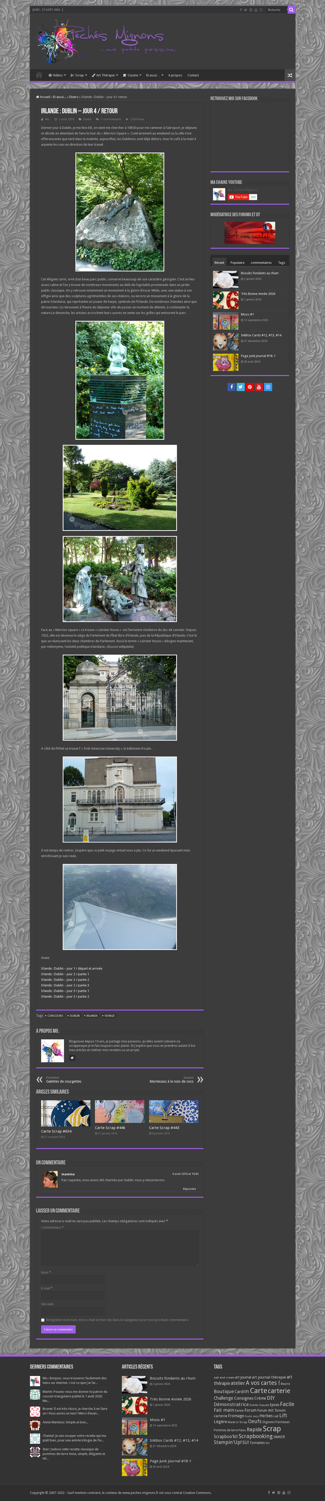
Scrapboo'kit (226, 1436)
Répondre (189, 1189)
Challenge (223, 1398)
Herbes (266, 1415)
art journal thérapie (269, 1377)
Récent (219, 263)
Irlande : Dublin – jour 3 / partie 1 (65, 991)
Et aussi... (59, 97)
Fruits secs (252, 1416)
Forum (250, 1410)
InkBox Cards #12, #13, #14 (261, 335)
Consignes (244, 1398)
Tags (281, 263)
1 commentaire (111, 119)
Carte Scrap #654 (56, 1131)
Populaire (238, 263)
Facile (287, 1404)
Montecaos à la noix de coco (171, 1079)
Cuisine (133, 75)
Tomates (257, 1442)
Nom (46, 1272)
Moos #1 (247, 314)
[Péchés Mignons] (105, 40)
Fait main (224, 1410)
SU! (245, 1442)
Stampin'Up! (227, 1442)
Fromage (236, 1416)
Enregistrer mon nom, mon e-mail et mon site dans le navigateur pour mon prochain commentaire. (117, 1320)
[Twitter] (245, 10)
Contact (193, 75)
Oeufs (255, 1421)
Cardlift (242, 1391)
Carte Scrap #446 (110, 1127)
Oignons (268, 1422)
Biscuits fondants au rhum (260, 273)
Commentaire (52, 1227)
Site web (47, 1304)
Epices (274, 1405)
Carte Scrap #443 (164, 1127)
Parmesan (282, 1422)
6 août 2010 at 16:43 (185, 1174)
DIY (271, 1398)
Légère (220, 1421)
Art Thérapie (105, 75)
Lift (283, 1416)
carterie (279, 1391)
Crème (260, 1398)
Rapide (254, 1430)
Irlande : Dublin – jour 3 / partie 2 (65, 996)
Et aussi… (153, 75)
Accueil (39, 74)
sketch (279, 1436)
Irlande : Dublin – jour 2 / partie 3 (65, 985)
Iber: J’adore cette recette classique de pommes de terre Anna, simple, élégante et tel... (74, 1453)
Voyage (110, 1015)
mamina (68, 1174)
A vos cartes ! (263, 1383)
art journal (243, 1377)
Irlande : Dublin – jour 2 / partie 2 (65, 980)
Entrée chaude (259, 1405)
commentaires (261, 263)
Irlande (92, 1015)
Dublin (75, 1015)
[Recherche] (291, 9)
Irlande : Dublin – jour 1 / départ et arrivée (71, 968)
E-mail (47, 1288)
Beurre (285, 1384)
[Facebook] (240, 10)
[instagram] (261, 10)
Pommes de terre (226, 1430)
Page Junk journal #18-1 (258, 356)
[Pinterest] (251, 10)
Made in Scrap (237, 1422)
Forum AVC (265, 1410)
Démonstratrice (231, 1404)
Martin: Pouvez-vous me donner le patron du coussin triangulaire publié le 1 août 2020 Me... (75, 1396)
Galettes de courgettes (63, 1079)
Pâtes (242, 1430)
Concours (55, 1015)
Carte (258, 1390)
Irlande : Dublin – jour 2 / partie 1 (65, 974)
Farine (239, 1410)
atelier (238, 1383)
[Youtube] (256, 10)
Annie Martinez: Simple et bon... (65, 1422)
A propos (175, 75)
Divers (73, 97)
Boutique (224, 1391)
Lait (276, 1416)
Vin (268, 1443)
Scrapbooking (256, 1436)
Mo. (47, 119)
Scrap (79, 75)
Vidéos (58, 75)
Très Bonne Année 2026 (258, 294)
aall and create (224, 1377)
